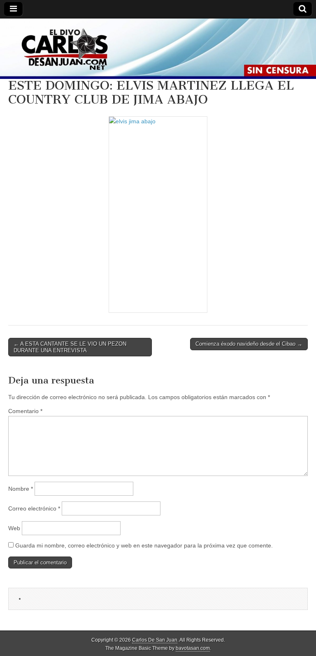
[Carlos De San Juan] (158, 48)
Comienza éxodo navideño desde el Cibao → (248, 344)
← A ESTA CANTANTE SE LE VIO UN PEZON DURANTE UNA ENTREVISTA (70, 347)
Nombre (20, 488)
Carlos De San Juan (154, 640)
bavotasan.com (193, 648)
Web (14, 528)
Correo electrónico (34, 508)
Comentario (25, 411)
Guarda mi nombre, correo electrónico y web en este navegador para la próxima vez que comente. (144, 545)
